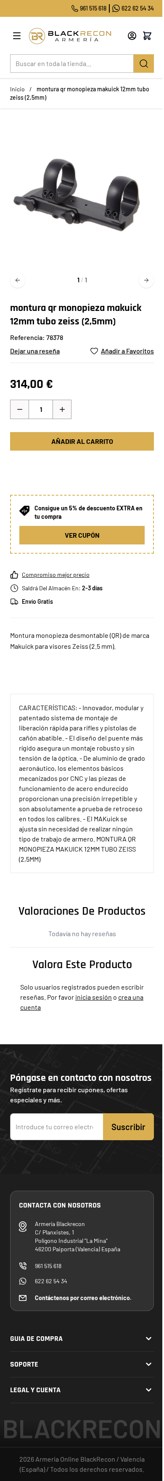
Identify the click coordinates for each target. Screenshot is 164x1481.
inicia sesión (93, 997)
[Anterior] (17, 280)
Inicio (17, 89)
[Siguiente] (146, 280)
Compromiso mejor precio (56, 574)
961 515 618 (93, 8)
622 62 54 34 (138, 8)
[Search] (144, 63)
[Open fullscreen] (82, 194)
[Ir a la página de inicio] (75, 36)
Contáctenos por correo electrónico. (83, 1297)
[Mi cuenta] (132, 36)
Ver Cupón (82, 535)
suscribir (128, 1127)
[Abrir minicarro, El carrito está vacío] (147, 35)
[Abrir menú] (17, 35)
